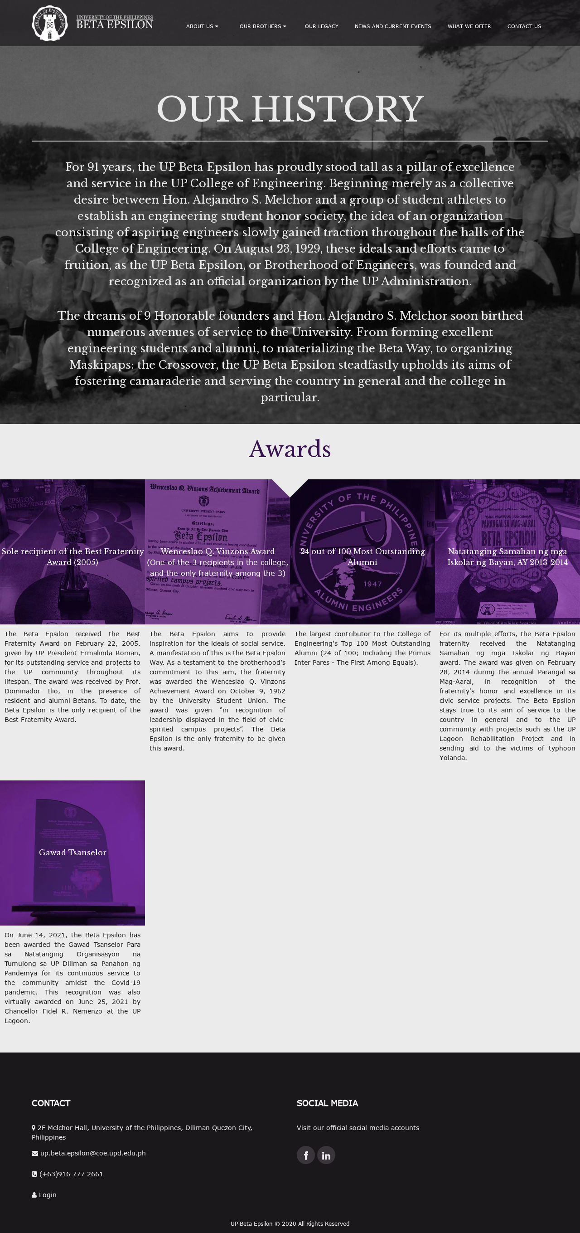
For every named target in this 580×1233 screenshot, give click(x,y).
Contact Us (524, 26)
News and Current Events (393, 26)
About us (200, 26)
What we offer (469, 26)
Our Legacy (321, 26)
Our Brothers (261, 26)
